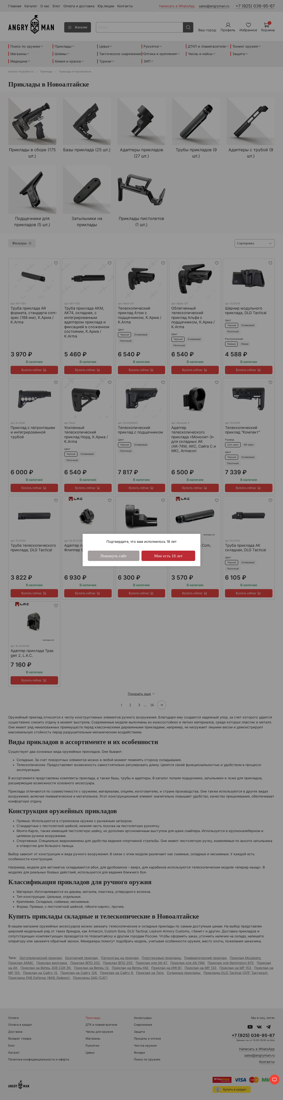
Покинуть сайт (113, 556)
